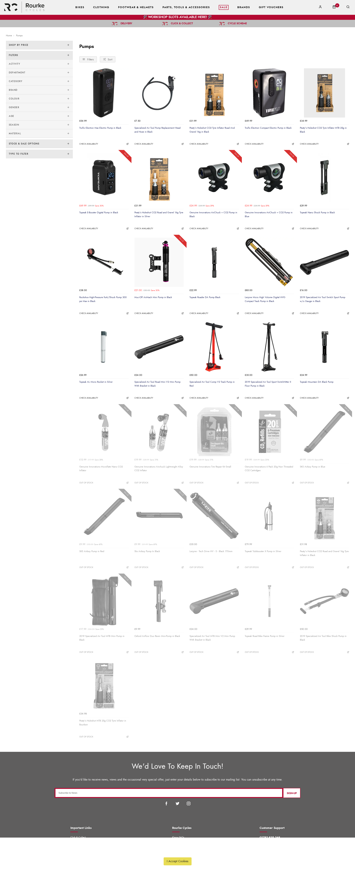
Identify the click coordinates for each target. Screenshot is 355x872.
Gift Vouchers (271, 7)
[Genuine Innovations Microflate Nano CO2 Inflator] (104, 431)
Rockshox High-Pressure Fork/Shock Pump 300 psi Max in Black (103, 299)
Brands (243, 7)
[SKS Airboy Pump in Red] (104, 516)
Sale (223, 7)
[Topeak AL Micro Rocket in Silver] (104, 347)
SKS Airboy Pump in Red (91, 551)
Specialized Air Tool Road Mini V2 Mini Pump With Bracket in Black (157, 384)
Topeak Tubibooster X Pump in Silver (263, 551)
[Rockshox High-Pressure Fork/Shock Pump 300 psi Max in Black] (104, 262)
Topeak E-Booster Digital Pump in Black (98, 212)
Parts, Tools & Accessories (186, 7)
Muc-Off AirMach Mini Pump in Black (153, 297)
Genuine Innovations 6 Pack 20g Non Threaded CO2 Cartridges (269, 468)
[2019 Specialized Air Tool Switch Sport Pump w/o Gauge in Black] (324, 262)
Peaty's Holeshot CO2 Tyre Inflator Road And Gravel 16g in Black (212, 130)
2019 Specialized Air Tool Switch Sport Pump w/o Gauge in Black (322, 299)
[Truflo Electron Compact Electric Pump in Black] (269, 93)
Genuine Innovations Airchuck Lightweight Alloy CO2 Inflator (158, 468)
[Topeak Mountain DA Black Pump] (324, 347)
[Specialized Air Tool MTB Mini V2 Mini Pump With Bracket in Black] (214, 601)
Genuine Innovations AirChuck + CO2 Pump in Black (213, 214)
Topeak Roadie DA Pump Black (205, 297)
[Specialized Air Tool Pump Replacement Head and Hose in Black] (159, 93)
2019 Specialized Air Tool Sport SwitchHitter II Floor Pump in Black (268, 384)
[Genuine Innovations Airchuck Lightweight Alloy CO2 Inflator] (159, 431)
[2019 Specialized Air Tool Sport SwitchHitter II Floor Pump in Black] (269, 347)
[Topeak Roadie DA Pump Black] (214, 262)
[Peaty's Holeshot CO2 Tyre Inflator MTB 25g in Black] (324, 93)
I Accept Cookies (177, 861)
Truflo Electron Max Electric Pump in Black (100, 128)
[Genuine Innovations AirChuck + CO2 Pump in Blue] (269, 177)
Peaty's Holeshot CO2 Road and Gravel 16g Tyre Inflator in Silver (158, 214)
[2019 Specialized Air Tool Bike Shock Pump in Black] (324, 601)
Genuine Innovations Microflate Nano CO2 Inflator (101, 468)
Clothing (101, 7)
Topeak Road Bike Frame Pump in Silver (264, 636)
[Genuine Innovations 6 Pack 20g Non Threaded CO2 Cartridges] (269, 431)
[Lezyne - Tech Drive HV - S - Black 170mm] (214, 516)
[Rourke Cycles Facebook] (166, 803)
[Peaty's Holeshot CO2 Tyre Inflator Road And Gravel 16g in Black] (214, 93)
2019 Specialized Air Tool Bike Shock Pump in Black (323, 638)
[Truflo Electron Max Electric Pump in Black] (104, 93)
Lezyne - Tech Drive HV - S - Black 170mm (211, 551)
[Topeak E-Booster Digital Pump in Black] (104, 177)
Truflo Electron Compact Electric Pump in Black (268, 128)
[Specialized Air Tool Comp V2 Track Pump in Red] (214, 347)
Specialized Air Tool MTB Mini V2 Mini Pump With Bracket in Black (212, 638)
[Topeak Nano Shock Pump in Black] (324, 177)
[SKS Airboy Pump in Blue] (324, 431)
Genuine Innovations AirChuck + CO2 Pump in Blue (269, 214)
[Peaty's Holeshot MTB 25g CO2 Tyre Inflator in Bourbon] (104, 685)
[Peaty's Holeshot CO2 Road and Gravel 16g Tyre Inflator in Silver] (159, 177)
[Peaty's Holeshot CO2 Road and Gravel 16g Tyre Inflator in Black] (324, 516)
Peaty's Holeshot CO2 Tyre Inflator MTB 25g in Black (323, 130)
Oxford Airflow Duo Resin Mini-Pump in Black (157, 636)
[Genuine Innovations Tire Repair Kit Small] (214, 431)
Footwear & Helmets (136, 7)
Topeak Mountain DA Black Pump (316, 382)
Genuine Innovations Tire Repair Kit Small (210, 466)
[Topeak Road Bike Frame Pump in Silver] (269, 601)
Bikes (79, 7)
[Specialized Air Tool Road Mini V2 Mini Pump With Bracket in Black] (159, 347)
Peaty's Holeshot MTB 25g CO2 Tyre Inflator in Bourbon (102, 722)
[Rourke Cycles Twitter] (177, 803)
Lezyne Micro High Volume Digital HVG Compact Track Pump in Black (265, 299)
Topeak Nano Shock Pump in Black (317, 212)
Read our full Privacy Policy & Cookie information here (177, 852)
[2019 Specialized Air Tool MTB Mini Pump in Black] (104, 601)
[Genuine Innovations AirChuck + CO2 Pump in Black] (214, 177)
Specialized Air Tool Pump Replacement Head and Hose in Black (157, 130)
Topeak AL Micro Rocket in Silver (96, 382)
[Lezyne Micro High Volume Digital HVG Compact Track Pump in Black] (269, 262)
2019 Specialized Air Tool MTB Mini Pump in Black (101, 638)
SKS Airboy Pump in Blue (312, 466)
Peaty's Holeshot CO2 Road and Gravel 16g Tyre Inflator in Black (324, 553)
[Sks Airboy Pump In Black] (159, 516)
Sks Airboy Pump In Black (147, 551)
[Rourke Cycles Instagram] (189, 803)
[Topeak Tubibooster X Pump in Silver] (269, 516)
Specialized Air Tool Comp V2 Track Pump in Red (212, 384)
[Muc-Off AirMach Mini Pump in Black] (159, 262)
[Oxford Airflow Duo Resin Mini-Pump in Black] (159, 601)
